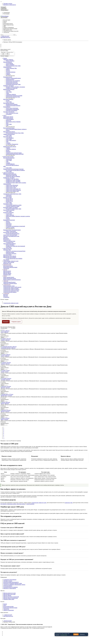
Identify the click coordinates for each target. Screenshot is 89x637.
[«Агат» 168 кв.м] (5, 330)
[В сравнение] (6, 337)
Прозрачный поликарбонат (12, 109)
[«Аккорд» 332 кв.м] (6, 338)
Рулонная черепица (10, 72)
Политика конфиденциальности (11, 582)
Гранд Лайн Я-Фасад (11, 140)
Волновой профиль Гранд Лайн (13, 208)
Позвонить (5, 321)
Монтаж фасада (7, 272)
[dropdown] (1, 1)
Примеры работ (7, 274)
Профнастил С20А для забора (13, 181)
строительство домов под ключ (39, 502)
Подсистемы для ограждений (10, 232)
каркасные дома (68, 502)
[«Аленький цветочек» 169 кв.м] (8, 346)
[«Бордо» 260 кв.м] (5, 402)
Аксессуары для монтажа (12, 108)
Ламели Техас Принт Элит (12, 191)
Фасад (4, 115)
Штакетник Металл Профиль (13, 176)
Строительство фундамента (9, 292)
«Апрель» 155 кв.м (5, 363)
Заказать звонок (7, 39)
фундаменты (4, 503)
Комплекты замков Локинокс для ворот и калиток (18, 216)
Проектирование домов (9, 285)
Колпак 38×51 (9, 200)
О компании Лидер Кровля (9, 579)
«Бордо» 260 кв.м (5, 403)
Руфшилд (8, 74)
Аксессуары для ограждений (10, 234)
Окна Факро (6, 259)
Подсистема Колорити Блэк (12, 233)
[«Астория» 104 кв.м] (6, 378)
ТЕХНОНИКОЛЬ (10, 164)
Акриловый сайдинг (8, 116)
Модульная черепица (8, 99)
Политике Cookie (64, 634)
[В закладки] (5, 337)
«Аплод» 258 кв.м (5, 355)
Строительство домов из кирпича (11, 289)
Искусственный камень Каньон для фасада (16, 129)
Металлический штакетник (9, 174)
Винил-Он (8, 120)
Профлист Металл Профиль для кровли (15, 86)
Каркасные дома (7, 263)
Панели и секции (10, 227)
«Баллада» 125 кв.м (5, 387)
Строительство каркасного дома (11, 290)
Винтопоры (6, 238)
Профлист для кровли (8, 85)
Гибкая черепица (7, 67)
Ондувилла (8, 114)
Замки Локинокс (10, 215)
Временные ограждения (9, 220)
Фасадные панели (7, 136)
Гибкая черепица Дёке (11, 68)
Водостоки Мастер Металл (12, 165)
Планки (8, 218)
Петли (7, 217)
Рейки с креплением (11, 231)
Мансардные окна (7, 248)
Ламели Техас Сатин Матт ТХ (13, 188)
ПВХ (4, 166)
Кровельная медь (10, 79)
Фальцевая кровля (7, 77)
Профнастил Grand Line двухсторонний (15, 246)
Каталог (2, 601)
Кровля (5, 58)
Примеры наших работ (8, 599)
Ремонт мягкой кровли (8, 277)
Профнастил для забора (8, 177)
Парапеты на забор (7, 203)
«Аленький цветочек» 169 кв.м (8, 347)
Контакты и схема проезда (9, 4)
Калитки (8, 222)
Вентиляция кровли (8, 266)
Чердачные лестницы (11, 253)
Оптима (8, 162)
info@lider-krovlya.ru (5, 37)
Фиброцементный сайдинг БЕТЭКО (15, 154)
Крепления (8, 225)
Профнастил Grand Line (11, 88)
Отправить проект (16, 321)
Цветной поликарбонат (11, 110)
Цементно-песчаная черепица (13, 105)
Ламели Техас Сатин (11, 187)
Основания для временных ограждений (15, 226)
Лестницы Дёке (7, 249)
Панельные (8, 195)
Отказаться (82, 634)
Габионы (5, 237)
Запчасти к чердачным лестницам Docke (15, 251)
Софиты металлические (9, 134)
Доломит (8, 142)
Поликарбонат (6, 106)
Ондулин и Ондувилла (8, 111)
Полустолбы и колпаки (8, 210)
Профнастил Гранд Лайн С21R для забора (16, 182)
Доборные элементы (8, 59)
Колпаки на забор (7, 197)
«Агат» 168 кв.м (4, 332)
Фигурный (8, 247)
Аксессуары (9, 213)
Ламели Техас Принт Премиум (13, 190)
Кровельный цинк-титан (12, 83)
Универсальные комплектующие (14, 152)
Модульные (9, 196)
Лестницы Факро (7, 254)
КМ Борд (8, 151)
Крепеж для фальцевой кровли (13, 78)
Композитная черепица (8, 89)
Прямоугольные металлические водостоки (13, 169)
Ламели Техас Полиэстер (12, 185)
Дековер (8, 147)
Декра (7, 93)
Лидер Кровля (9, 63)
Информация (4, 577)
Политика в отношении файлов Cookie (12, 583)
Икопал (8, 69)
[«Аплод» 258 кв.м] (5, 354)
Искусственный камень (9, 128)
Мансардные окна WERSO (9, 257)
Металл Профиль (10, 60)
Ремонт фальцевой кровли (9, 278)
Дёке (7, 125)
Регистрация (6, 13)
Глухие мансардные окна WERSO (14, 258)
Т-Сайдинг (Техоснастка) (12, 144)
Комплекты (9, 223)
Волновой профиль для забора (10, 207)
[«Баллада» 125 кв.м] (6, 386)
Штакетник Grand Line (11, 175)
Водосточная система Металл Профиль (15, 170)
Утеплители (6, 268)
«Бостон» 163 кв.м (5, 411)
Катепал (8, 70)
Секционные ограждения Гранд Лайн (12, 193)
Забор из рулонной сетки (9, 241)
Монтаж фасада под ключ (9, 594)
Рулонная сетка (7, 239)
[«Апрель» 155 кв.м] (6, 362)
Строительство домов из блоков (10, 288)
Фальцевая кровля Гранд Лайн (13, 84)
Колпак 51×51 (9, 201)
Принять (76, 634)
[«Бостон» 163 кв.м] (5, 410)
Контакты (5, 294)
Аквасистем (9, 159)
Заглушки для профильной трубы (11, 236)
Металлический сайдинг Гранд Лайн (15, 132)
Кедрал (7, 150)
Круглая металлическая (8, 157)
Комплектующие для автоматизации (12, 230)
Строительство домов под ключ (10, 261)
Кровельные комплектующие (10, 267)
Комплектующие (10, 252)
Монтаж (5, 269)
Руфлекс (8, 73)
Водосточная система (8, 156)
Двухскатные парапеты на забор (13, 205)
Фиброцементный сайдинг (9, 146)
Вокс (7, 123)
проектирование (30, 503)
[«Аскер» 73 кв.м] (5, 370)
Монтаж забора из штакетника (10, 598)
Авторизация (6, 12)
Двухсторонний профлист (9, 243)
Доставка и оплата (7, 3)
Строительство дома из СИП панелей (12, 287)
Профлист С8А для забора (12, 179)
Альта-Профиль (10, 119)
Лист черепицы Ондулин (12, 113)
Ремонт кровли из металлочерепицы (12, 279)
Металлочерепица (7, 62)
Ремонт (5, 276)
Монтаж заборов (7, 273)
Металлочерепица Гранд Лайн (13, 65)
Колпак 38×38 (9, 198)
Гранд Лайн (9, 91)
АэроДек (8, 90)
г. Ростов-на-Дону (7, 620)
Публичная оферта (7, 585)
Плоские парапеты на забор (12, 206)
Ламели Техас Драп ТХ (11, 186)
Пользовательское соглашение (10, 587)
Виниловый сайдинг (8, 118)
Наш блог (5, 295)
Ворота (8, 221)
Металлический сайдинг (9, 131)
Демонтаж (5, 280)
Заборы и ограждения (8, 172)
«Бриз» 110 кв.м (4, 419)
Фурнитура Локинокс (8, 212)
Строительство (6, 284)
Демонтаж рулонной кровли (10, 283)
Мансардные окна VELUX (9, 256)
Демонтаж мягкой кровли (9, 282)
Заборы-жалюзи (7, 183)
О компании (6, 293)
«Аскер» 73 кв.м (4, 371)
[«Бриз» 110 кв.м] (5, 418)
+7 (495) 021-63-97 (5, 36)
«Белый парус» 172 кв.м (6, 395)
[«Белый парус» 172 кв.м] (7, 394)
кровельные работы (11, 503)
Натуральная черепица (8, 103)
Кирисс (8, 130)
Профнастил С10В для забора (13, 180)
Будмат (7, 100)
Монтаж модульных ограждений (11, 596)
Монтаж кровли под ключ (9, 593)
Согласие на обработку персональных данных (14, 584)
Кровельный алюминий (11, 82)
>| (3, 438)
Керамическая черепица (11, 104)
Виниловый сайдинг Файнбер (13, 121)
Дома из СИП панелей (8, 262)
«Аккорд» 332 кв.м (5, 340)
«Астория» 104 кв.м (5, 379)
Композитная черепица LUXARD (14, 95)
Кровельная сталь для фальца (13, 80)
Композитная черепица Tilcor (13, 96)
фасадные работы (21, 503)
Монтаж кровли (7, 271)
